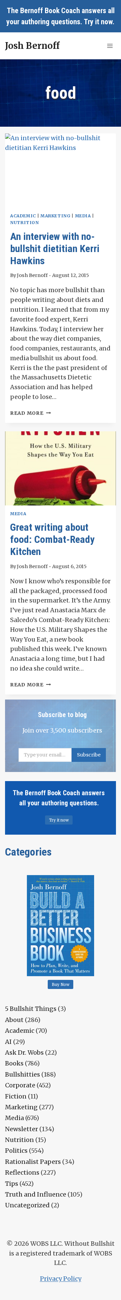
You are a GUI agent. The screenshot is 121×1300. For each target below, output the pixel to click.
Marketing (55, 215)
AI (8, 1042)
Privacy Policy (60, 1278)
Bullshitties (22, 1074)
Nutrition (24, 222)
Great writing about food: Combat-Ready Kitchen (52, 539)
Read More (30, 413)
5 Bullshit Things (30, 1009)
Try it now (98, 22)
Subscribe (88, 755)
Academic (23, 215)
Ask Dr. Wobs (24, 1052)
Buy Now (61, 984)
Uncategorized (27, 1205)
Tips (11, 1183)
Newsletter (21, 1129)
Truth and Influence (35, 1194)
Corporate (20, 1085)
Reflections (22, 1172)
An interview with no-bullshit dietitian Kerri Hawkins (54, 248)
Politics (16, 1150)
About (14, 1020)
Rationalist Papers (33, 1162)
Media (83, 215)
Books (14, 1063)
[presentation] (60, 170)
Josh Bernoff (32, 275)
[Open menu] (110, 45)
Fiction (16, 1096)
